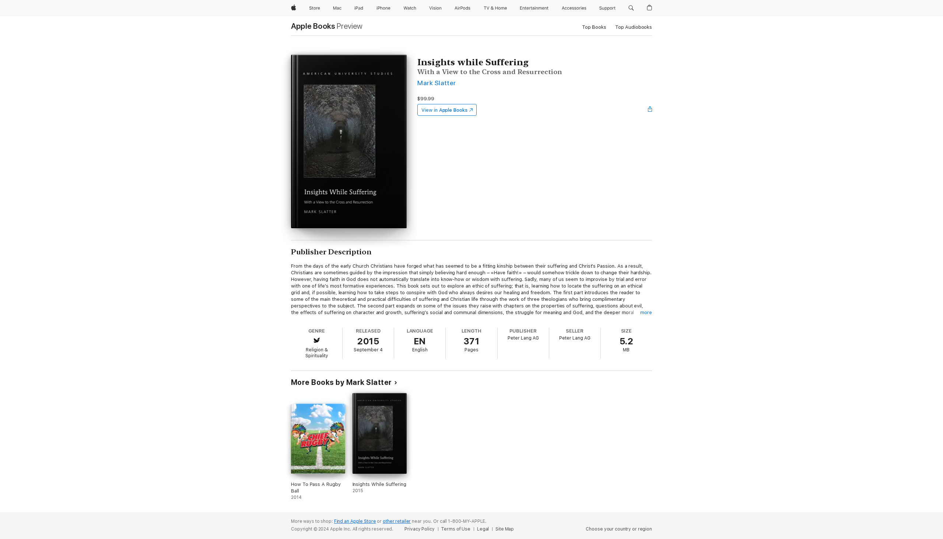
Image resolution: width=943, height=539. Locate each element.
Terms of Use (455, 529)
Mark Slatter (436, 83)
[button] (631, 8)
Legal (483, 529)
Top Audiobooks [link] (633, 27)
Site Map (504, 529)
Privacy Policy (419, 529)
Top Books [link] (594, 27)
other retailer (397, 521)
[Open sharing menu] (650, 110)
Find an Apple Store (355, 521)
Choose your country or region (619, 529)
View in (444, 110)
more (646, 312)
